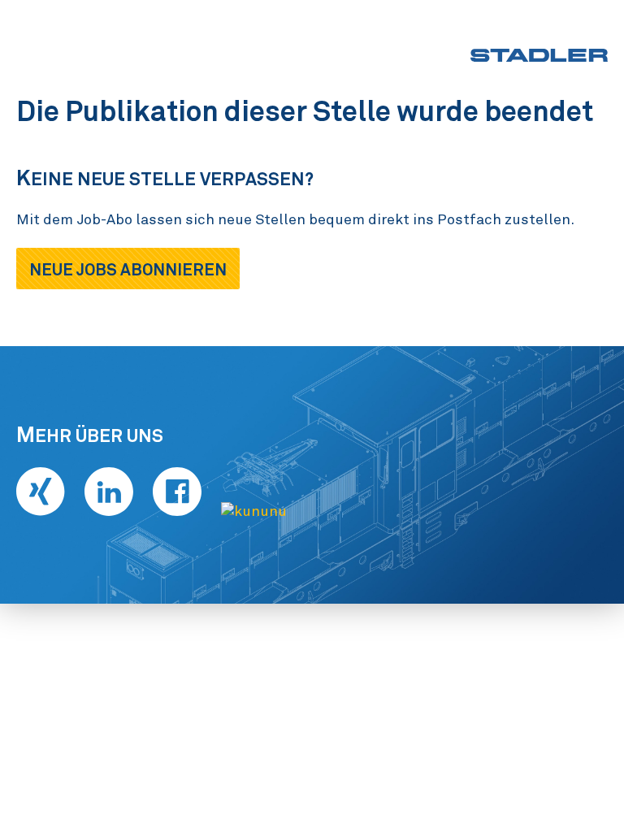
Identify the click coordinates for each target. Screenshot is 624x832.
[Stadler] (539, 55)
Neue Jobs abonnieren (128, 269)
